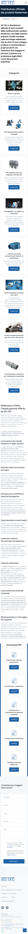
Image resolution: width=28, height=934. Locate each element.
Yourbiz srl (7, 927)
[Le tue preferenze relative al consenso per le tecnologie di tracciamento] (2, 931)
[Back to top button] (25, 930)
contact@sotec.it (9, 925)
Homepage (6, 19)
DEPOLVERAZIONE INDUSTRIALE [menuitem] (11, 890)
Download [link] (14, 667)
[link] (7, 2)
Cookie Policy (8, 928)
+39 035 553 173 (19, 924)
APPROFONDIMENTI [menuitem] (7, 901)
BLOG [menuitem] (13, 897)
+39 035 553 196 (10, 924)
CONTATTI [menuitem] (4, 897)
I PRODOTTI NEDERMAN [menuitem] (8, 893)
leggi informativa (11, 855)
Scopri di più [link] (14, 108)
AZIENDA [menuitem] (4, 886)
